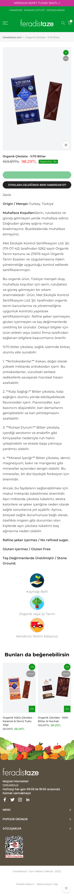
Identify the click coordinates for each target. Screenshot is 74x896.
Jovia (7, 195)
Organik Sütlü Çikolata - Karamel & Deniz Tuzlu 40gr (18, 721)
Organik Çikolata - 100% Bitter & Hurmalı (53, 719)
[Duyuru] (37, 3)
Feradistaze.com (12, 37)
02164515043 (10, 785)
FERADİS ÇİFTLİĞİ (34, 10)
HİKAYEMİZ (16, 10)
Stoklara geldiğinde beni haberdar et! (37, 185)
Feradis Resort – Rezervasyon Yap (37, 884)
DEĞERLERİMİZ (55, 10)
